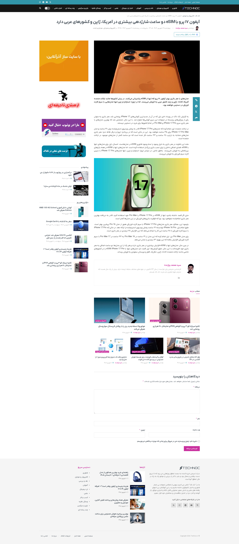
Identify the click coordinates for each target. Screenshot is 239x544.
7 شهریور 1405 (181, 332)
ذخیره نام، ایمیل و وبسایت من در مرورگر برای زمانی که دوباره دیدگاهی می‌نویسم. (167, 441)
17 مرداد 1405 (66, 190)
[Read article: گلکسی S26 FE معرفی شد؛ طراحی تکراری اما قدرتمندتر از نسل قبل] (80, 239)
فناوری (174, 8)
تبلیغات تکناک (178, 2)
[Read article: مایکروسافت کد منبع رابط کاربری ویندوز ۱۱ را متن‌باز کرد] (110, 346)
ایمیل (142, 430)
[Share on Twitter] (196, 112)
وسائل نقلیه (96, 8)
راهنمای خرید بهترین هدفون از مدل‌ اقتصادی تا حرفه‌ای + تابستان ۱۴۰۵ (113, 473)
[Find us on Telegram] (185, 505)
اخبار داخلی (58, 8)
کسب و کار (107, 8)
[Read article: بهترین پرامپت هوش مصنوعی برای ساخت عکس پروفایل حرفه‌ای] (137, 518)
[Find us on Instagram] (179, 505)
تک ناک (197, 16)
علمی (116, 8)
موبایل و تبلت (98, 28)
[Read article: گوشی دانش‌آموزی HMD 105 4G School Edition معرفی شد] (80, 211)
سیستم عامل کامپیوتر (138, 352)
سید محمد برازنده (182, 28)
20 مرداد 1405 (66, 178)
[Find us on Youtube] (191, 505)
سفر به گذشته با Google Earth (59, 221)
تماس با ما (162, 2)
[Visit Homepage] (191, 8)
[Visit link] (63, 61)
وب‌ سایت (196, 430)
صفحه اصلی (196, 2)
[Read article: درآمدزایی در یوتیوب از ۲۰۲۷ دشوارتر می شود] (80, 176)
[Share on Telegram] (196, 106)
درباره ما (170, 2)
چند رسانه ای (70, 8)
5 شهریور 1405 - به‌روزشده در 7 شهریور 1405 (58, 241)
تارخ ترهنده (191, 332)
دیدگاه (196, 387)
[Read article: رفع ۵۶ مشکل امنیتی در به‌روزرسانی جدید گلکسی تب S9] (183, 346)
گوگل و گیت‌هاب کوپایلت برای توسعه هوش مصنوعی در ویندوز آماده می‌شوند (147, 358)
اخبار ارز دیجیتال (127, 8)
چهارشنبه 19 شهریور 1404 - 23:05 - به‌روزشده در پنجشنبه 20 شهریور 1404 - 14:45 (144, 28)
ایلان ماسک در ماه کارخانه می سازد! (58, 186)
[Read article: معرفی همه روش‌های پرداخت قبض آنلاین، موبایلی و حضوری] (137, 504)
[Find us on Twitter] (197, 505)
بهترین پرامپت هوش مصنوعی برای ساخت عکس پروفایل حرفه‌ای (111, 515)
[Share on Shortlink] (196, 100)
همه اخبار (188, 2)
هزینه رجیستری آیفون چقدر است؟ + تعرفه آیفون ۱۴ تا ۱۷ (57, 250)
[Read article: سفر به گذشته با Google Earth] (80, 225)
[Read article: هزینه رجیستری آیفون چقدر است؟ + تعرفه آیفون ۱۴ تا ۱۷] (80, 253)
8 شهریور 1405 (66, 255)
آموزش (138, 8)
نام (198, 418)
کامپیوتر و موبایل (163, 8)
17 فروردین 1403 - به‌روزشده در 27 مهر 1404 (58, 225)
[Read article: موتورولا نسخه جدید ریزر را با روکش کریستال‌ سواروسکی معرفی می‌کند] (119, 310)
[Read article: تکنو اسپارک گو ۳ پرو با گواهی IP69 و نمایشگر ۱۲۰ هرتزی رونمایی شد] (174, 310)
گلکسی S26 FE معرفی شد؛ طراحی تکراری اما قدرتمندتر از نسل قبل (58, 236)
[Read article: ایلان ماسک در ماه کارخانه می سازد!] (80, 190)
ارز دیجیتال (84, 489)
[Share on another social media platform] (196, 118)
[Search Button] (40, 8)
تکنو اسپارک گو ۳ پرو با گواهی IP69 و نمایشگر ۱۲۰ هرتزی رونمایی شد (57, 264)
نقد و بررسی (149, 8)
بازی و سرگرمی (83, 8)
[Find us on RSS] (173, 505)
